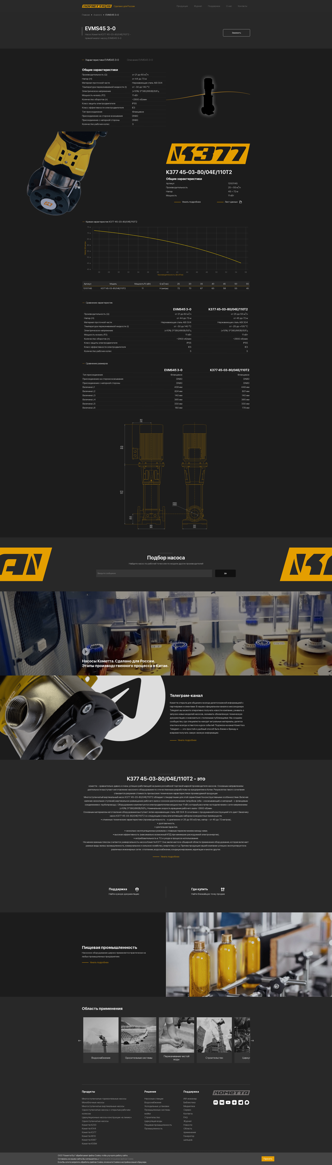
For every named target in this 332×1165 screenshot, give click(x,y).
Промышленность (153, 1128)
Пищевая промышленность (158, 1124)
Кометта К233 (89, 1124)
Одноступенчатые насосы (95, 1121)
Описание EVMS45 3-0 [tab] (140, 59)
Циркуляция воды (153, 1121)
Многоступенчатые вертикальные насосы (103, 1106)
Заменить (236, 33)
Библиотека (189, 1102)
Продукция (182, 6)
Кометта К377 (89, 1132)
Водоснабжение (152, 1102)
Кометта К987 (89, 1139)
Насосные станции (153, 1098)
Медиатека (189, 1106)
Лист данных (231, 201)
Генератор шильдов (189, 1138)
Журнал (198, 6)
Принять (268, 1158)
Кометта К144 (89, 1128)
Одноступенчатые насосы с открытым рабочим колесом (106, 1111)
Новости (188, 1124)
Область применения (190, 1130)
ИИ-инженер (190, 1098)
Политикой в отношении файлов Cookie (116, 1159)
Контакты (242, 6)
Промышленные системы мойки (157, 1111)
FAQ (186, 1117)
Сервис (187, 1109)
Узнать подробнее (191, 201)
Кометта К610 (89, 1136)
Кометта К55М (89, 1143)
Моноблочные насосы (93, 1102)
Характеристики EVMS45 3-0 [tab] (102, 59)
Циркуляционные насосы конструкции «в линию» (107, 1117)
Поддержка (214, 6)
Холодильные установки (156, 1106)
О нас (229, 6)
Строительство (152, 1117)
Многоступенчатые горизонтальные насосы (104, 1098)
